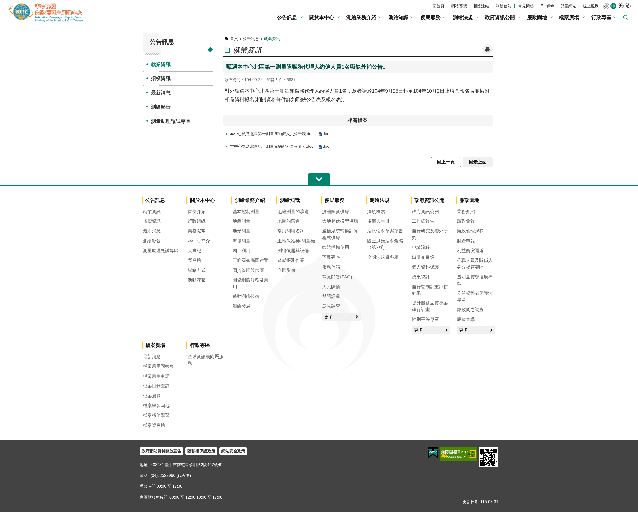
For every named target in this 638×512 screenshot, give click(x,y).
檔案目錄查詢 (156, 385)
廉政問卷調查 (470, 309)
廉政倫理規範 (470, 230)
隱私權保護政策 (201, 451)
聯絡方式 (197, 270)
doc (326, 134)
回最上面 (478, 161)
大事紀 (194, 250)
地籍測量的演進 (293, 211)
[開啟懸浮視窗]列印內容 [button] (488, 49)
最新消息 (161, 92)
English (547, 6)
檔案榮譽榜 (154, 425)
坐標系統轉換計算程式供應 (340, 234)
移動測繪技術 (246, 296)
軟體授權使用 (335, 247)
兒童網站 (568, 6)
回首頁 (438, 6)
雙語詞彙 (331, 296)
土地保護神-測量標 (296, 240)
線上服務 (591, 6)
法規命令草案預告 (385, 230)
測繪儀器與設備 (293, 250)
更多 (328, 316)
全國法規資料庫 (383, 257)
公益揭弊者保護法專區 (475, 296)
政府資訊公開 (500, 17)
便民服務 (431, 17)
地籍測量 (241, 221)
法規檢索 (376, 211)
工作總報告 (423, 221)
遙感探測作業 (290, 260)
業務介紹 (466, 211)
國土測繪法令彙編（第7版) (385, 244)
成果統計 (421, 276)
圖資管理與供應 (248, 270)
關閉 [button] (628, 6)
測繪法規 (463, 17)
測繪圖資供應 (335, 211)
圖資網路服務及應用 (250, 283)
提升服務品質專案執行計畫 (430, 306)
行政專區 (601, 17)
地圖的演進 (288, 221)
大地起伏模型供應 (340, 221)
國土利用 (241, 250)
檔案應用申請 (156, 376)
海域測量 (241, 240)
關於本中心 (321, 17)
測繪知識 (398, 17)
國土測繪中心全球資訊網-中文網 (46, 12)
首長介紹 (197, 211)
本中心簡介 (199, 240)
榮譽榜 (194, 260)
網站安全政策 (233, 451)
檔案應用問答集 (158, 366)
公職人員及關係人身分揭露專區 (475, 263)
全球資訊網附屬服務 (206, 360)
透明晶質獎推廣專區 (475, 280)
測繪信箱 (504, 6)
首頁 (234, 39)
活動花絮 (197, 280)
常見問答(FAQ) (337, 276)
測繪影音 (161, 107)
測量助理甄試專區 (171, 121)
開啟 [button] (319, 179)
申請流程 (421, 247)
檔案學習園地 (156, 405)
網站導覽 (459, 6)
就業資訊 (161, 64)
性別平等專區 (425, 319)
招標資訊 (161, 78)
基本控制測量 (246, 211)
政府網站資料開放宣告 (161, 451)
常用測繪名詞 (290, 230)
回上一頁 (446, 161)
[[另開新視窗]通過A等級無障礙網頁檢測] (458, 454)
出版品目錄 (423, 257)
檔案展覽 (152, 395)
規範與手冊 (378, 221)
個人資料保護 (425, 267)
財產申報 (466, 240)
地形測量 (241, 230)
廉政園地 (537, 17)
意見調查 (331, 306)
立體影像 (286, 270)
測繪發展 (241, 306)
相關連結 (481, 6)
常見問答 (526, 6)
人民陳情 (331, 286)
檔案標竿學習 (156, 415)
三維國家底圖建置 (250, 260)
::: (426, 6)
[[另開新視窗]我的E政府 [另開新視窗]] (433, 453)
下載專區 (331, 257)
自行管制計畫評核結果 (430, 290)
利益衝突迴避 (470, 250)
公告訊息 (287, 17)
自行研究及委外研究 (430, 234)
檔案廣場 (569, 17)
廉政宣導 (466, 319)
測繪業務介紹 (361, 17)
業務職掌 (197, 230)
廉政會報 (466, 221)
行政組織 (197, 221)
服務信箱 (331, 267)
